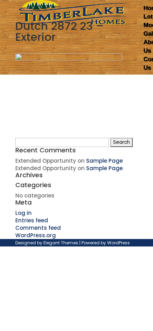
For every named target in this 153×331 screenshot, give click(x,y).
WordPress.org (35, 235)
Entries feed (31, 220)
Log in (23, 213)
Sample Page (104, 160)
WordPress (118, 243)
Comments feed (38, 228)
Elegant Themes (60, 243)
